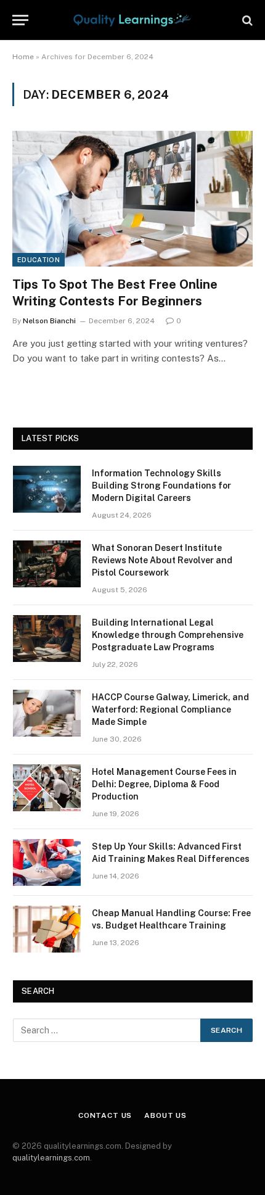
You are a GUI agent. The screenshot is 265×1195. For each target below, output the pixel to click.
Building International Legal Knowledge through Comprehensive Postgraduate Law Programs (167, 635)
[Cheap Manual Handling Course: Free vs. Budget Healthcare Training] (47, 929)
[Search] (246, 20)
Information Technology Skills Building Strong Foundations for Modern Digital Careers (161, 485)
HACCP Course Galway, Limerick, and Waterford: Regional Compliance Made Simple (170, 709)
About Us (165, 1115)
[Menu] (20, 20)
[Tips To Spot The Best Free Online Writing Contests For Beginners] (132, 198)
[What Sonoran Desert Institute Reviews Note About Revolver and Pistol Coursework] (47, 563)
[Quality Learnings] (132, 20)
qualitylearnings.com (51, 1157)
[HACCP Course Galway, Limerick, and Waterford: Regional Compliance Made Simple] (47, 713)
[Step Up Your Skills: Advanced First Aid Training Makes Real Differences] (47, 862)
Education (38, 259)
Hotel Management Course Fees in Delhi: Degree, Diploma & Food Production (164, 784)
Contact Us (105, 1115)
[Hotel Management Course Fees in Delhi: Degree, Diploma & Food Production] (47, 787)
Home (23, 56)
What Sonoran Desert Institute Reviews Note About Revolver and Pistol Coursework (162, 560)
